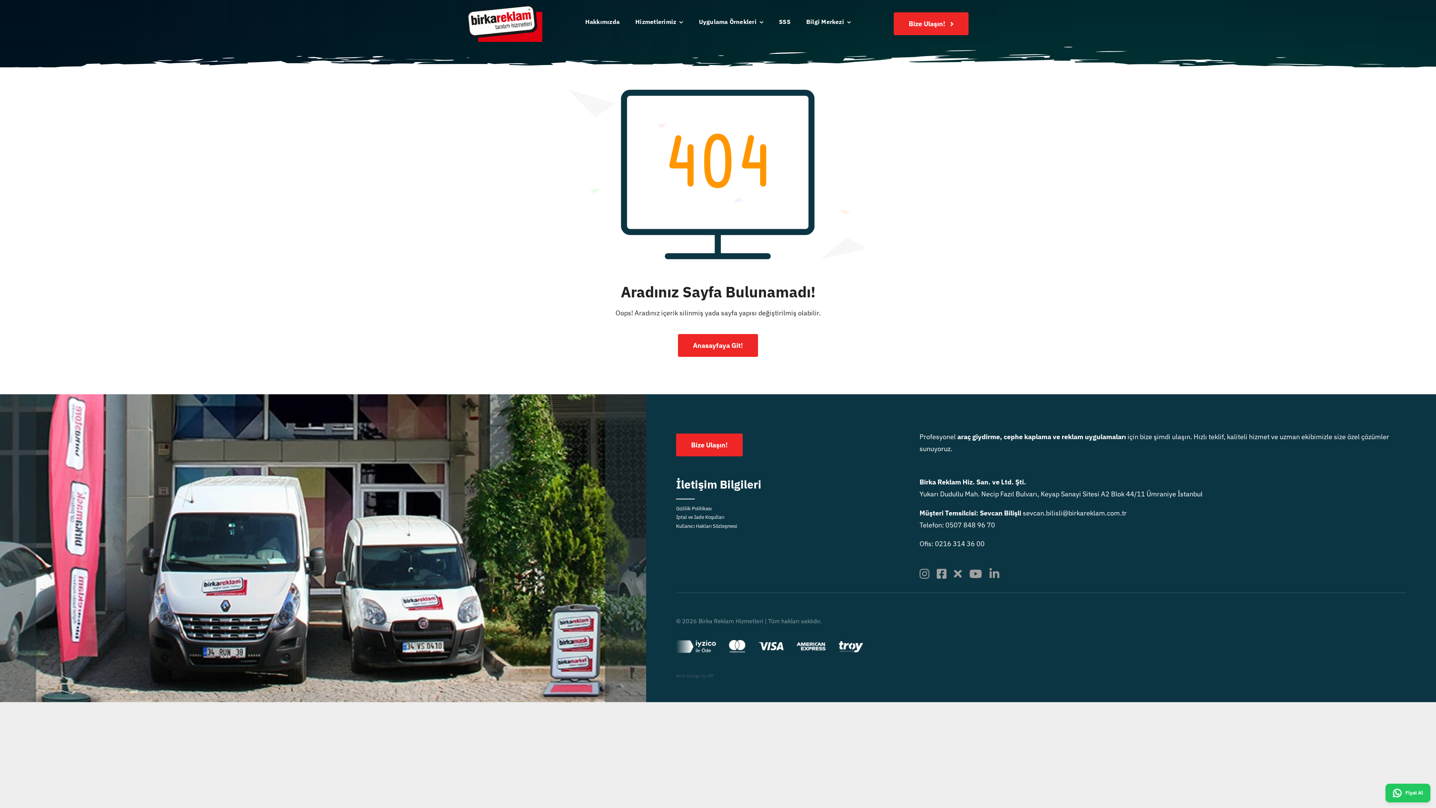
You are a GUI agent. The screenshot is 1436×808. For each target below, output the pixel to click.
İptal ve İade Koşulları (700, 517)
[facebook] (941, 573)
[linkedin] (994, 573)
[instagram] (924, 573)
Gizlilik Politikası (694, 508)
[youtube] (975, 573)
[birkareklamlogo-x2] (504, 8)
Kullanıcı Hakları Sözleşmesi (706, 526)
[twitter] (958, 573)
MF (711, 676)
